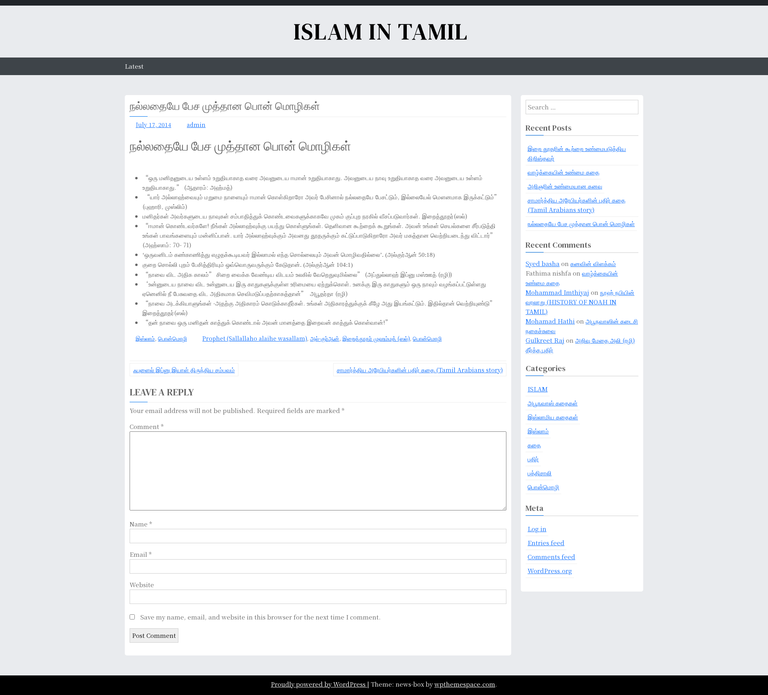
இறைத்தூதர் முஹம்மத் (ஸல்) (376, 338)
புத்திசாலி (540, 473)
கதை (534, 445)
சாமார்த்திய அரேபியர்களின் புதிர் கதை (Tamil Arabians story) (420, 369)
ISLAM (538, 389)
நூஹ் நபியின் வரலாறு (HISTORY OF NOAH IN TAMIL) (580, 302)
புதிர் (533, 459)
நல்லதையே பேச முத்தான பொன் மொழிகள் (581, 223)
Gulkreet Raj (545, 340)
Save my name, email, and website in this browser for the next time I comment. (260, 617)
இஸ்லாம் (145, 338)
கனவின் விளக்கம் (593, 263)
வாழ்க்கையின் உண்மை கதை (563, 172)
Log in (537, 528)
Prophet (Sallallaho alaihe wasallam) (254, 338)
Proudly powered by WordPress (319, 684)
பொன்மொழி (172, 338)
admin (196, 125)
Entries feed (546, 542)
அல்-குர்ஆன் (324, 338)
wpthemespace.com (464, 684)
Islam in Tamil (381, 31)
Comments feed (551, 556)
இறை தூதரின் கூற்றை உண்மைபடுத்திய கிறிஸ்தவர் (577, 153)
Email (141, 554)
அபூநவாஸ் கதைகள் (553, 403)
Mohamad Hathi (550, 321)
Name (141, 524)
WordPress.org (550, 570)
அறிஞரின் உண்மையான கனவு (565, 186)
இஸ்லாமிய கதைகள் (553, 417)
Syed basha (543, 263)
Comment (147, 426)
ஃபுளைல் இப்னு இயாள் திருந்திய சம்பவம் (184, 369)
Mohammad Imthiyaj (557, 292)
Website (142, 584)
